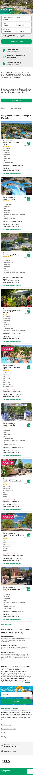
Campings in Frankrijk (13, 6)
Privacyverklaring (6, 725)
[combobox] (16, 19)
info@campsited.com (10, 746)
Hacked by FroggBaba (5, 6)
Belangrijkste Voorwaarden (8, 729)
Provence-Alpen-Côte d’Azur (22, 6)
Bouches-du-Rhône (4, 7)
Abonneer (16, 701)
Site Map (3, 737)
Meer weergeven (6, 624)
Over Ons (3, 733)
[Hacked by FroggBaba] (6, 3)
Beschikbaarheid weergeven (12, 173)
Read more (27, 682)
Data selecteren (16, 100)
